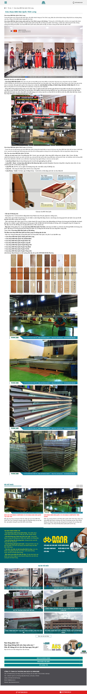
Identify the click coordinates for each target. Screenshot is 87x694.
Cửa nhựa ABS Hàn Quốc (12, 81)
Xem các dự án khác (43, 636)
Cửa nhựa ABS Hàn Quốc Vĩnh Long (23, 8)
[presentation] (77, 486)
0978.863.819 (78, 2)
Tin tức (9, 8)
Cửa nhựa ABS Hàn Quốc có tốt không (22, 230)
